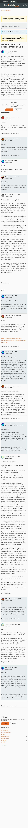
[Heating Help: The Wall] (11, 5)
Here (9, 18)
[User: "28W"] (2, 51)
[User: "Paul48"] (2, 177)
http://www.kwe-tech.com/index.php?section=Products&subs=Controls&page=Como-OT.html (13, 340)
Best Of (3, 743)
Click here (4, 31)
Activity (3, 734)
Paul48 (6, 176)
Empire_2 (7, 194)
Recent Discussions (6, 732)
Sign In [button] (9, 110)
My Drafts (14, 740)
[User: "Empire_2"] (2, 195)
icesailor (7, 456)
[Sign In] (25, 5)
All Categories (4, 730)
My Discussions (5, 738)
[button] (26, 46)
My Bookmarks (14, 736)
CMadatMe (7, 117)
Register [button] (18, 110)
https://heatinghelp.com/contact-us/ (10, 26)
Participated (4, 745)
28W (6, 51)
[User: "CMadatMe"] (2, 117)
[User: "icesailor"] (2, 457)
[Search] (23, 5)
